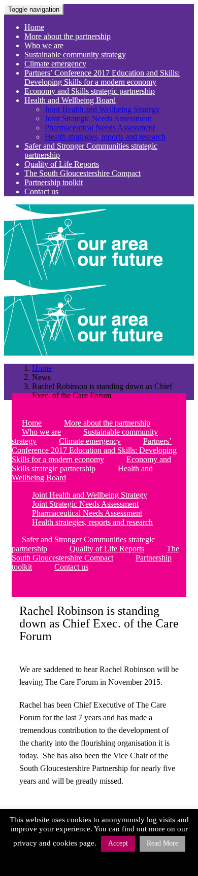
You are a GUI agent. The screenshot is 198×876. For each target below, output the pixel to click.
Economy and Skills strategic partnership (89, 91)
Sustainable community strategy (75, 54)
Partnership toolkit (53, 182)
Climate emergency (55, 63)
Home (34, 27)
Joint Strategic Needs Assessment (98, 118)
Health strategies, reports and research (105, 136)
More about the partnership (67, 36)
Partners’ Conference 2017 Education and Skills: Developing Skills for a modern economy (102, 77)
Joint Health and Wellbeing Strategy (102, 109)
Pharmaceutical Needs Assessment (100, 127)
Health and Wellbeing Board (70, 100)
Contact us (41, 191)
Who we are (43, 45)
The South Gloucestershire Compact (82, 173)
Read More (162, 843)
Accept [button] (118, 843)
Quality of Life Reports (61, 164)
